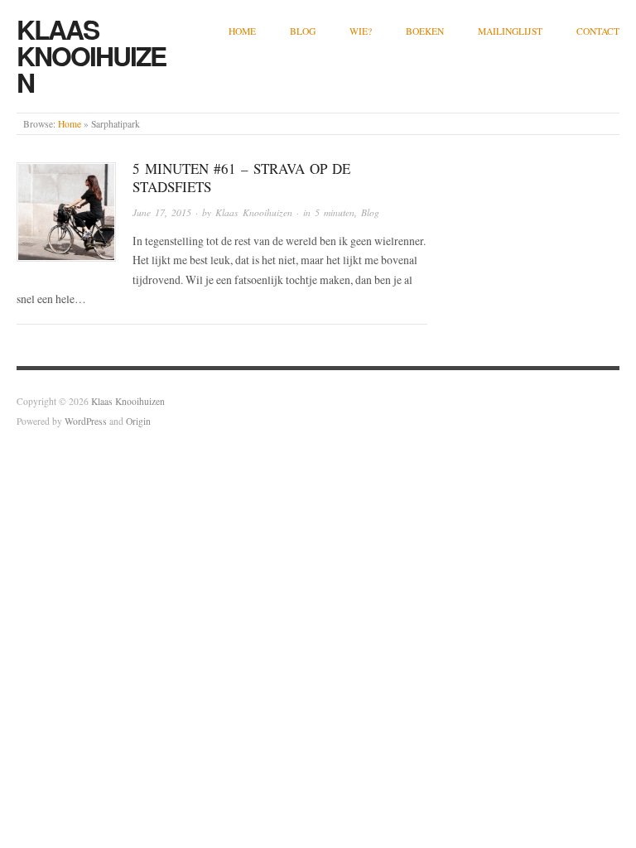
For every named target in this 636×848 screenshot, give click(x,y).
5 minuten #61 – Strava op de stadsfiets (241, 177)
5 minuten (334, 212)
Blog (303, 31)
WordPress (86, 421)
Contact (597, 31)
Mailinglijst (510, 31)
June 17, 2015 (161, 212)
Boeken (425, 31)
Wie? (360, 31)
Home (242, 31)
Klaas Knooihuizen (91, 55)
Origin (138, 421)
